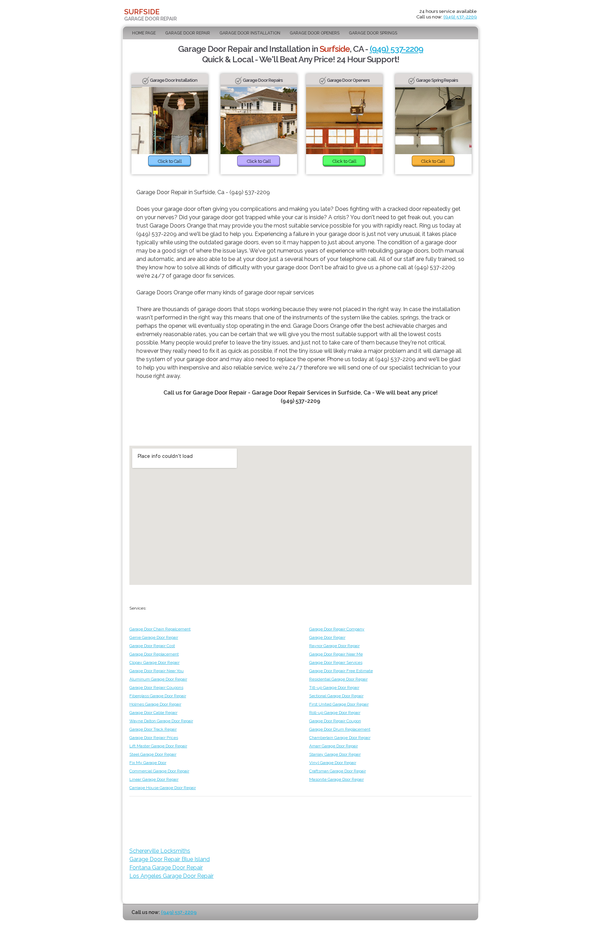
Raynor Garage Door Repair (334, 645)
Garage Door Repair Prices (153, 737)
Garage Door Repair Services (335, 662)
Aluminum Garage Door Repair (158, 679)
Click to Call (170, 161)
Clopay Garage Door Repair (154, 662)
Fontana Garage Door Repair (166, 867)
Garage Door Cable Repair (153, 712)
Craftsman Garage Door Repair (337, 771)
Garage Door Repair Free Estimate (341, 670)
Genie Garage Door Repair (153, 637)
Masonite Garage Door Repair (336, 779)
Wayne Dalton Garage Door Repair (161, 720)
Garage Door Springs (373, 33)
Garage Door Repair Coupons (156, 687)
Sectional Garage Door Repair (336, 695)
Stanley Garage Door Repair (335, 754)
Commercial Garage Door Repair (159, 771)
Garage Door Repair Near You (156, 670)
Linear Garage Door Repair (153, 779)
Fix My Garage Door (147, 762)
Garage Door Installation (249, 33)
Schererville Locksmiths (159, 851)
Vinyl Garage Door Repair (332, 762)
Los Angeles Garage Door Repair (171, 876)
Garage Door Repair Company (336, 629)
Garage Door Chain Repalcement (160, 629)
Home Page (144, 33)
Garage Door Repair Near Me (336, 654)
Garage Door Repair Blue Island (169, 859)
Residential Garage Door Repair (338, 679)
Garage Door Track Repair (153, 729)
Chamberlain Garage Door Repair (339, 737)
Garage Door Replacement (154, 654)
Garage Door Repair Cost (152, 645)
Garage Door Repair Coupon (335, 720)
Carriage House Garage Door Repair (162, 787)
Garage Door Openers (314, 33)
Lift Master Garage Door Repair (158, 746)
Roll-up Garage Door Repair (334, 712)
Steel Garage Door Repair (152, 754)
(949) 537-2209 (460, 16)
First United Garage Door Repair (339, 704)
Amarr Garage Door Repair (333, 746)
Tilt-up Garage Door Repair (334, 687)
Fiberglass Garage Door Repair (157, 695)
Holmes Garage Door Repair (155, 704)
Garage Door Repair (187, 33)
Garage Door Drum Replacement (339, 729)
